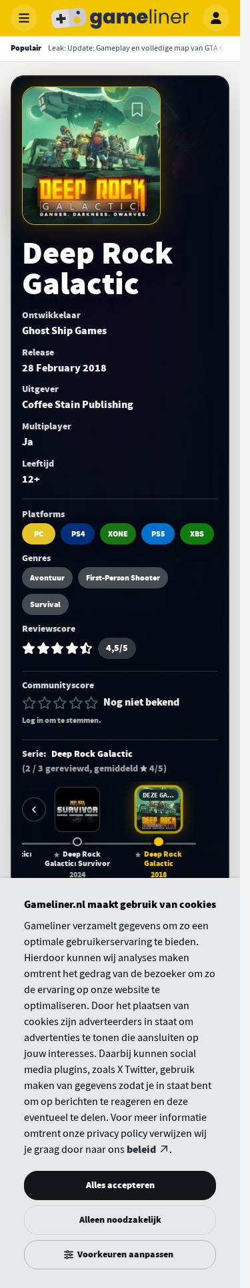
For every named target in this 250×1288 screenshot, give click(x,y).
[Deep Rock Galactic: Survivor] (77, 809)
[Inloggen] (216, 18)
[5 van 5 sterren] (91, 703)
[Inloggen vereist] (137, 109)
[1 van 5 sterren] (29, 703)
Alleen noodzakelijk (120, 1219)
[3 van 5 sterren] (60, 703)
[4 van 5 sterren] (76, 703)
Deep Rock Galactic (92, 754)
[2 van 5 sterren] (44, 703)
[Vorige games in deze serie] (34, 809)
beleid (141, 1149)
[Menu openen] (24, 18)
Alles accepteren (120, 1185)
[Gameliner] (120, 18)
